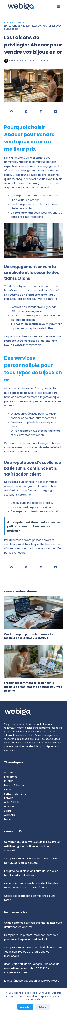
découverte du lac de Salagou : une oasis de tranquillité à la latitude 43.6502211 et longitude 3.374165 (31, 968)
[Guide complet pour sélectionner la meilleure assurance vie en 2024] (33, 612)
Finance (9, 789)
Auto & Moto (12, 802)
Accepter (25, 1006)
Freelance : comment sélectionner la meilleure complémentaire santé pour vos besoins (33, 686)
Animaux (9, 815)
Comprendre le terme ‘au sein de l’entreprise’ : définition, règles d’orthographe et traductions (33, 952)
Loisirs (8, 819)
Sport (7, 811)
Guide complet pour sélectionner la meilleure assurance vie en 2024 (28, 636)
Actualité (10, 772)
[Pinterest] (41, 111)
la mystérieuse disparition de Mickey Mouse (31, 981)
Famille (8, 798)
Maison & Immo (14, 785)
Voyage (9, 806)
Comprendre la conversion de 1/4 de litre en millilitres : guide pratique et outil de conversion (32, 846)
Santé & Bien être (15, 794)
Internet (9, 781)
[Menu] (58, 6)
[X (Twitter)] (26, 111)
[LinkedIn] (55, 111)
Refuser (42, 1006)
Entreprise (10, 777)
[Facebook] (11, 111)
